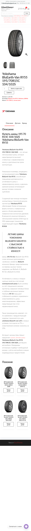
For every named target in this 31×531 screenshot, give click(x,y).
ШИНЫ (26, 98)
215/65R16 (7, 20)
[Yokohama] (8, 111)
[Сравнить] (19, 9)
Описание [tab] (9, 123)
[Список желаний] (21, 9)
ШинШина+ (7, 7)
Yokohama (21, 98)
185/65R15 (14, 18)
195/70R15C (9, 100)
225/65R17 (22, 20)
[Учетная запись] (23, 9)
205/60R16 (22, 18)
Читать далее (9, 390)
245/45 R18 (7, 18)
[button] (28, 9)
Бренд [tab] (24, 123)
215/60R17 (14, 20)
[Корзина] (25, 9)
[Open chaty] (26, 526)
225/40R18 (22, 22)
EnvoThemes (18, 443)
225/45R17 (15, 22)
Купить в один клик (16, 88)
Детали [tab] (17, 123)
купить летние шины (18, 337)
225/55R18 (7, 22)
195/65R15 (24, 16)
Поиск (26, 13)
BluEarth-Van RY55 (13, 98)
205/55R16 (17, 16)
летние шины (17, 100)
